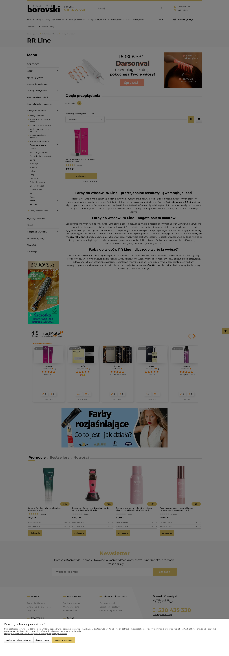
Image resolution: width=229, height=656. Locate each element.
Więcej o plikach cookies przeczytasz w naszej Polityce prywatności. (35, 633)
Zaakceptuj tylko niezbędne (18, 640)
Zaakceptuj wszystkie (63, 640)
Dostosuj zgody (42, 640)
